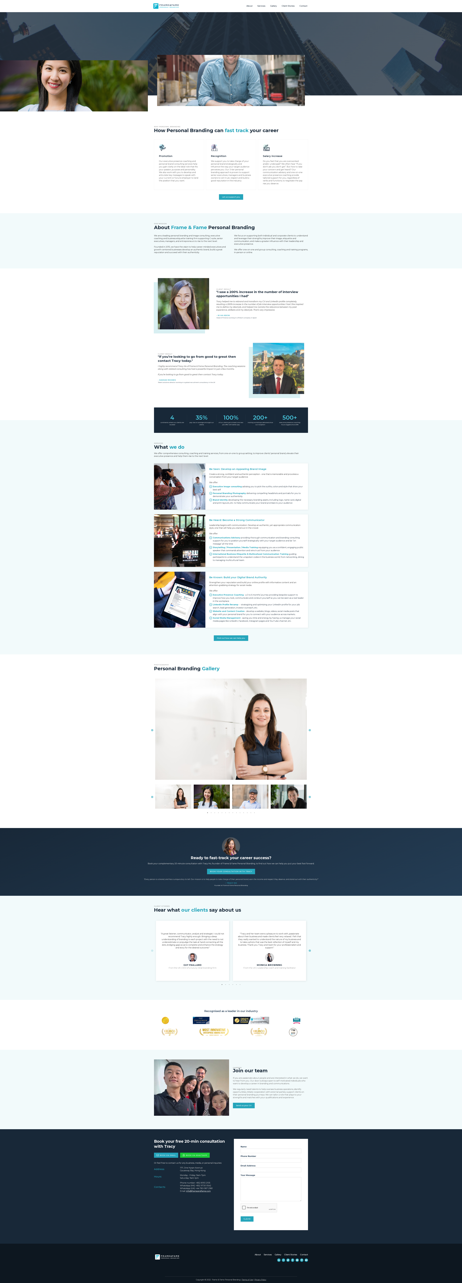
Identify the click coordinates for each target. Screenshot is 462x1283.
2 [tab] (211, 813)
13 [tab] (251, 813)
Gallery (273, 6)
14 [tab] (254, 813)
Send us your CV (244, 1105)
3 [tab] (215, 813)
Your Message (248, 1175)
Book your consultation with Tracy (231, 871)
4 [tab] (218, 813)
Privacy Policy (260, 1280)
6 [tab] (225, 813)
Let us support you (231, 197)
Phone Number (248, 1156)
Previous (152, 730)
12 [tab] (247, 813)
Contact (303, 6)
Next (310, 730)
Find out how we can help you (231, 638)
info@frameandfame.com (198, 1191)
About (249, 6)
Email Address (248, 1166)
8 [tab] (233, 813)
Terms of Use (247, 1280)
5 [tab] (222, 813)
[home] (166, 6)
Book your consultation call (170, 45)
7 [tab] (229, 813)
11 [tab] (243, 813)
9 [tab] (236, 813)
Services (261, 6)
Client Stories (288, 6)
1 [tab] (207, 813)
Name (244, 1147)
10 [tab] (240, 813)
